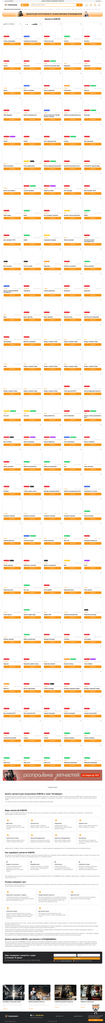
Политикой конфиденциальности (66, 960)
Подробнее (12, 43)
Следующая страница (52, 787)
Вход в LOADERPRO (9, 1)
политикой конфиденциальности (93, 1017)
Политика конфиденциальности (10, 1021)
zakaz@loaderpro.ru (79, 1016)
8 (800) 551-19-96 (60, 1016)
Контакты (98, 1)
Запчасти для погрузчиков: (13, 9)
